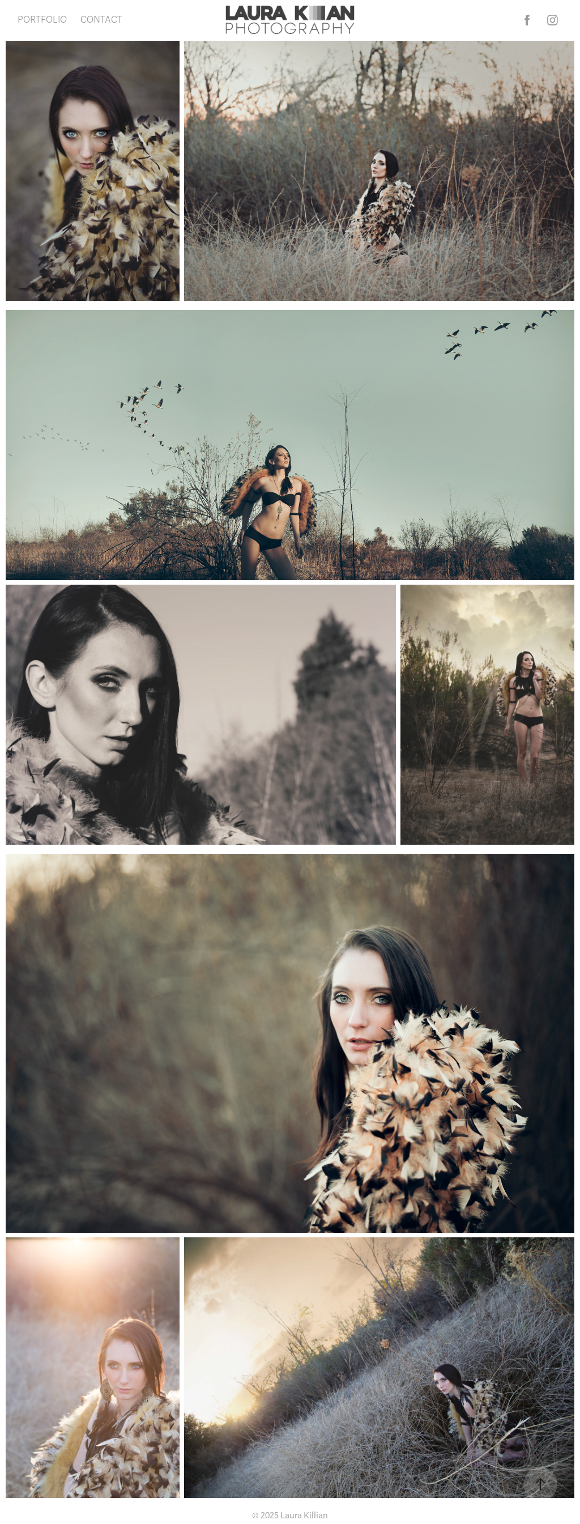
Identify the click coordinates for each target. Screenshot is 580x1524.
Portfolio (42, 19)
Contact (101, 19)
